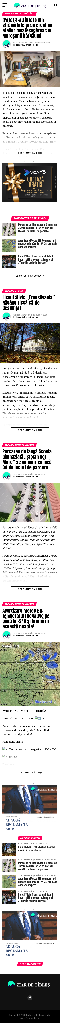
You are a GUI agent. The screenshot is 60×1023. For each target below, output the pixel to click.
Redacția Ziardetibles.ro (27, 45)
